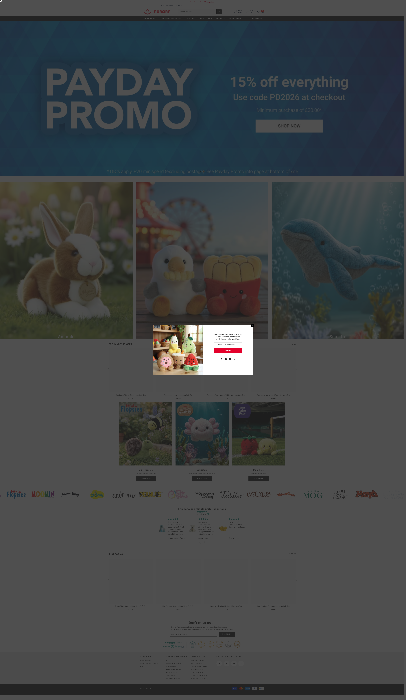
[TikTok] (230, 359)
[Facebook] (221, 359)
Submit (228, 350)
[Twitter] (234, 359)
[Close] (252, 325)
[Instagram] (225, 359)
